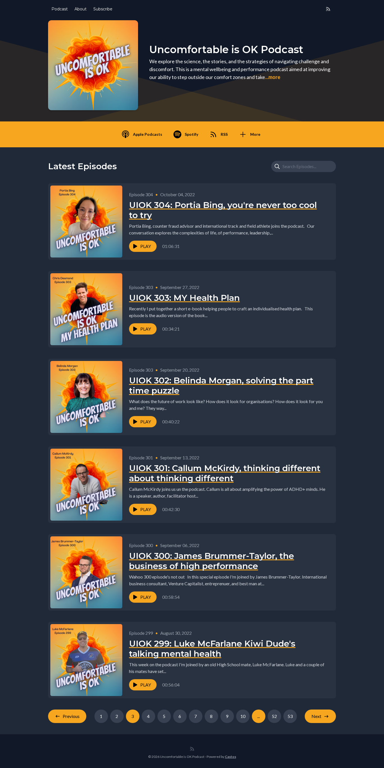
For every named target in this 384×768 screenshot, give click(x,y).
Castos (230, 757)
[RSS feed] (328, 9)
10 (242, 716)
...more (272, 77)
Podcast (59, 9)
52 (274, 716)
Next (316, 716)
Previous (71, 716)
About (80, 9)
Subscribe (102, 9)
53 (290, 716)
